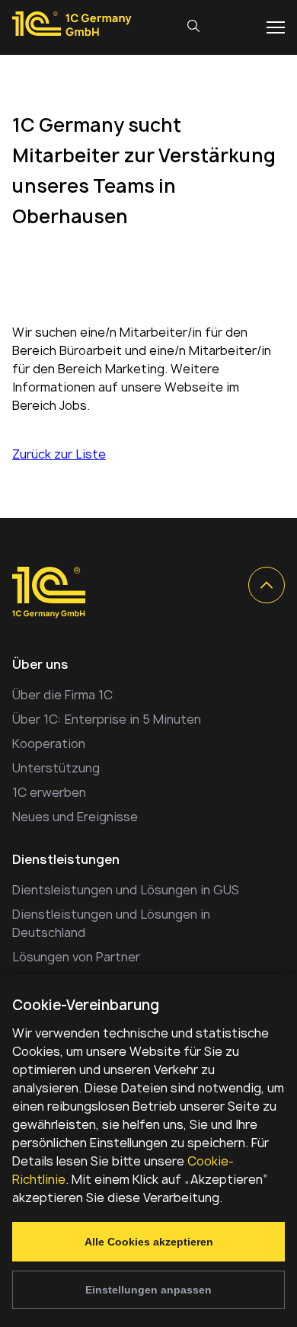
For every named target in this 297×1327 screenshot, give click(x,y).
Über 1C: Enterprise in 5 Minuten (106, 719)
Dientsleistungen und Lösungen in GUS (125, 889)
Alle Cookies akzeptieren (149, 1242)
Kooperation (48, 743)
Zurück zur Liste (59, 454)
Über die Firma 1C (62, 694)
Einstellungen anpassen (148, 1290)
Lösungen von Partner (76, 956)
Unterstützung (56, 767)
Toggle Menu (275, 27)
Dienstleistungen (66, 859)
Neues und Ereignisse (75, 816)
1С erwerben (49, 792)
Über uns (40, 664)
